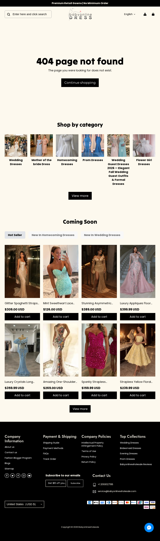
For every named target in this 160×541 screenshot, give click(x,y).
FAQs (46, 453)
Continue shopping (80, 83)
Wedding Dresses (129, 442)
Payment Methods (53, 448)
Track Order (49, 459)
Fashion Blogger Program (18, 457)
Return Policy (89, 462)
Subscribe (75, 483)
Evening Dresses (129, 453)
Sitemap (9, 468)
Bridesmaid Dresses (130, 448)
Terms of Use (89, 451)
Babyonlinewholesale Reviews (136, 464)
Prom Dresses (127, 459)
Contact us (11, 452)
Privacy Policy (89, 456)
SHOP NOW (95, 3)
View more (80, 196)
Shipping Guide (51, 442)
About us (9, 447)
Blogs (7, 463)
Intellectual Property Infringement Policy (93, 444)
